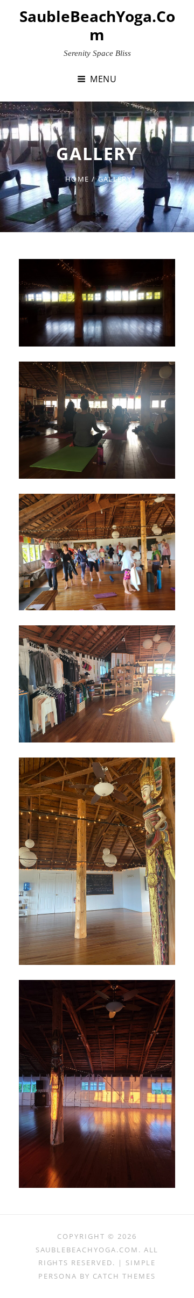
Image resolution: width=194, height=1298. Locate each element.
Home (77, 179)
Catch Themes (124, 1276)
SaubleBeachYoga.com (97, 25)
